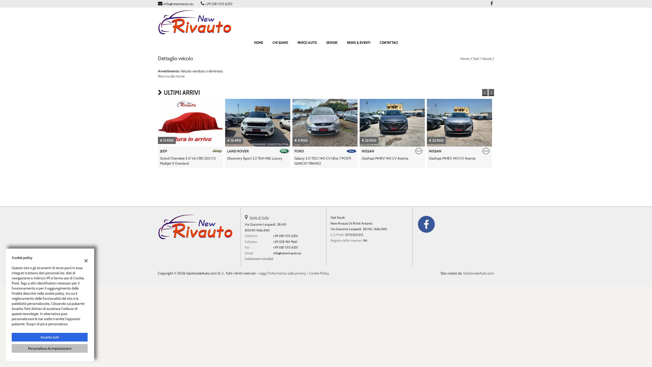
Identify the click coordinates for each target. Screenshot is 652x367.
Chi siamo (280, 42)
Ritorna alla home (171, 76)
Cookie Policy (319, 273)
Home (464, 58)
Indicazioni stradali (259, 258)
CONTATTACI (389, 42)
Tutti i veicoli (482, 58)
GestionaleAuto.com (478, 273)
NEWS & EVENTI (359, 42)
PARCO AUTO (307, 42)
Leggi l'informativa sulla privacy (282, 273)
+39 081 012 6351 (218, 4)
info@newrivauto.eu (178, 4)
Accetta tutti (49, 337)
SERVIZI (331, 42)
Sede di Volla (259, 217)
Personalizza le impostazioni (49, 348)
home (258, 42)
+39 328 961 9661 (285, 242)
